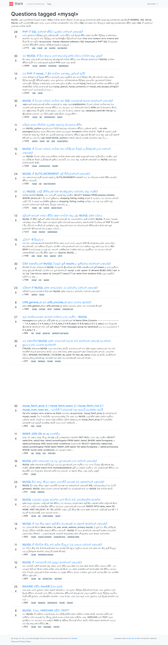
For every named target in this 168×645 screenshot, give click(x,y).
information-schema (45, 555)
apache (53, 256)
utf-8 (60, 256)
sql (46, 48)
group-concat (57, 208)
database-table (73, 537)
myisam (70, 603)
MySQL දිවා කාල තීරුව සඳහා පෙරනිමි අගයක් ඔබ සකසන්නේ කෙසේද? (63, 481)
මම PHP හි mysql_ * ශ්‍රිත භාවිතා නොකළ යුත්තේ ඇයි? (53, 73)
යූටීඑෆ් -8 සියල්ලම (33, 239)
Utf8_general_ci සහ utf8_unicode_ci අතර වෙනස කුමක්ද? (56, 302)
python (34, 141)
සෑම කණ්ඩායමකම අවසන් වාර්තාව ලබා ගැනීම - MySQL (54, 316)
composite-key (59, 537)
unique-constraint (44, 537)
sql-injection (62, 48)
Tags (49, 3)
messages (47, 627)
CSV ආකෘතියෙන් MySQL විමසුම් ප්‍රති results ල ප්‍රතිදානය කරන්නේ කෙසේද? (66, 263)
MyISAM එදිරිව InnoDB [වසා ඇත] (42, 586)
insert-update (48, 516)
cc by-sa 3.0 (131, 638)
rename (58, 361)
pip (48, 141)
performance (52, 603)
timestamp (52, 66)
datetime (43, 66)
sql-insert (58, 579)
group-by (46, 333)
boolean (42, 232)
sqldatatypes (63, 66)
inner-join (51, 453)
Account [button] (151, 3)
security (52, 48)
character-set (68, 309)
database (41, 361)
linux (46, 256)
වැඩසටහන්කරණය (36, 3)
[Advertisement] (65, 385)
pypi (53, 141)
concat (46, 208)
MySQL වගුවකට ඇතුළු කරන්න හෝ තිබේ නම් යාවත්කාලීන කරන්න (61, 499)
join (44, 453)
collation (57, 309)
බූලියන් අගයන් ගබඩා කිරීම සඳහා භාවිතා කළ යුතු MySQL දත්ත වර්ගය (62, 215)
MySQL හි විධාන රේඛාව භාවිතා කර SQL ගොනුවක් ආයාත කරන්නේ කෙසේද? (67, 100)
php (33, 48)
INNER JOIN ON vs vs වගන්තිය (41, 433)
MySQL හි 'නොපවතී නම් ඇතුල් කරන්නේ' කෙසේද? (52, 562)
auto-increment (49, 184)
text (39, 627)
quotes (46, 280)
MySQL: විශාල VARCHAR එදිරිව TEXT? (45, 610)
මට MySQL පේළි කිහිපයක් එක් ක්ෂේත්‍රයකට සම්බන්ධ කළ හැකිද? (60, 191)
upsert (58, 516)
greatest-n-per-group (60, 333)
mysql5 (55, 166)
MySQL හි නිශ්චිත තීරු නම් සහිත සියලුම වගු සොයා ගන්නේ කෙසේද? (62, 544)
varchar (56, 627)
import (59, 117)
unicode (42, 309)
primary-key (47, 579)
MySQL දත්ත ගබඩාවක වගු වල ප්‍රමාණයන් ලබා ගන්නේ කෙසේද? (59, 461)
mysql (40, 48)
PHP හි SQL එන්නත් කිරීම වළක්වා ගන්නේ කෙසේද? (52, 31)
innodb (50, 361)
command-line (49, 117)
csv (40, 280)
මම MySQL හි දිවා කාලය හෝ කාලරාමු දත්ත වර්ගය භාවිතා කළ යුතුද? (62, 55)
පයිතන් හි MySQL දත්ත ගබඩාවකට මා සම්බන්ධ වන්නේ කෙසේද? (60, 287)
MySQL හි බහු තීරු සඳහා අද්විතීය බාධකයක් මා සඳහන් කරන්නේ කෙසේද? (64, 523)
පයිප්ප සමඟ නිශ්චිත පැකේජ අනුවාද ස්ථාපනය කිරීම (52, 124)
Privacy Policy (25, 642)
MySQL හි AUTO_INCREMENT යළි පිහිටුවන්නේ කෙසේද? (56, 173)
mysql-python (62, 141)
